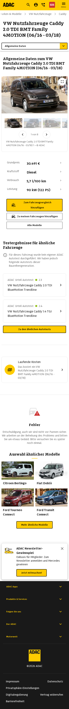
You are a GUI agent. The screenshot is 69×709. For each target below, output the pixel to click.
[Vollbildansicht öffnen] (62, 81)
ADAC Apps (12, 586)
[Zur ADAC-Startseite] (8, 5)
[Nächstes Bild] (46, 134)
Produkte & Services (16, 599)
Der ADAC (11, 624)
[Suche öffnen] (28, 4)
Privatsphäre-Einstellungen (22, 688)
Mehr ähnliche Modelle (34, 524)
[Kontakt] (43, 5)
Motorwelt (11, 636)
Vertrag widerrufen (51, 694)
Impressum (12, 681)
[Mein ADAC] (36, 5)
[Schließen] (62, 549)
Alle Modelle (34, 225)
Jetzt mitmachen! (31, 572)
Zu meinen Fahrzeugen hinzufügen (37, 216)
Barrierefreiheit (15, 701)
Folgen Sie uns (13, 611)
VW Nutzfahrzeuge (40, 14)
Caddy (62, 14)
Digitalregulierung (17, 694)
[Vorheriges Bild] (22, 134)
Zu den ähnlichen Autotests (34, 329)
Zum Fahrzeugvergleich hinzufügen (37, 205)
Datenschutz (55, 681)
